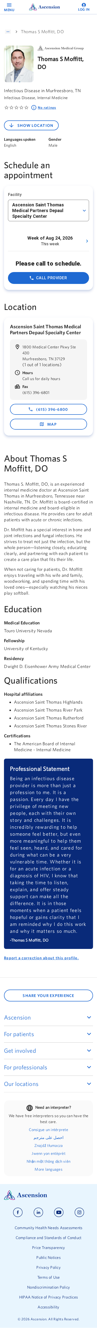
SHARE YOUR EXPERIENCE (48, 995)
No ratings (47, 108)
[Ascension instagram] (79, 1212)
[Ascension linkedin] (38, 1212)
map (52, 424)
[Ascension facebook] (18, 1212)
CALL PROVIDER (51, 278)
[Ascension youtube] (59, 1212)
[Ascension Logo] (48, 1195)
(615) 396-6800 (52, 409)
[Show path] (8, 32)
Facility (15, 194)
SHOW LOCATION (35, 125)
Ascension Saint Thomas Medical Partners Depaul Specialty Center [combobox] (38, 210)
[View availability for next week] (87, 241)
